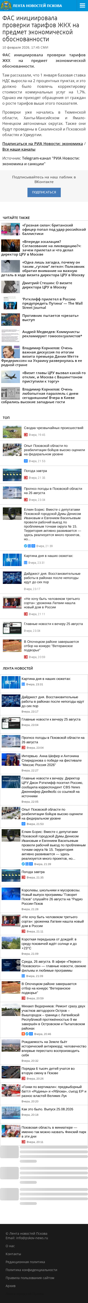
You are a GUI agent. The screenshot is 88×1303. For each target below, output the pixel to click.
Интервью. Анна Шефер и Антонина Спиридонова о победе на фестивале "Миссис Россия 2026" (52, 760)
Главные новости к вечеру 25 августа (53, 624)
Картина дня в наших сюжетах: (48, 556)
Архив (10, 1286)
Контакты (13, 1254)
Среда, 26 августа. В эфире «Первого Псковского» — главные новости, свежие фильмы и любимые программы (54, 966)
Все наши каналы (18, 149)
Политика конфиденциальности (31, 1270)
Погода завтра (35, 471)
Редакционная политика (25, 1262)
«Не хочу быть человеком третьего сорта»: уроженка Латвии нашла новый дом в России (52, 603)
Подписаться (44, 192)
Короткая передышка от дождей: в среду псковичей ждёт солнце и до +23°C (49, 943)
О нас (10, 1246)
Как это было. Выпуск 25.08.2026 (47, 1109)
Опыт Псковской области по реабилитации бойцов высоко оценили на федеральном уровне (54, 450)
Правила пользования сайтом (30, 1278)
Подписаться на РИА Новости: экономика (42, 143)
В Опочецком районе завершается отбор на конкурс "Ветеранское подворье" (51, 646)
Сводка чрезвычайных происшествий (53, 428)
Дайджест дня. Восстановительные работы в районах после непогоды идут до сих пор (52, 578)
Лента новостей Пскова (25, 1294)
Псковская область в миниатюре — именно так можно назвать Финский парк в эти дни (54, 1132)
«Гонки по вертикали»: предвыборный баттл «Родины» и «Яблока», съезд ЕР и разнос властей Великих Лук (54, 1091)
